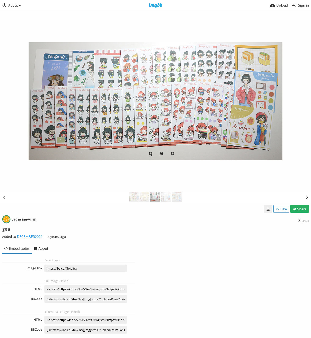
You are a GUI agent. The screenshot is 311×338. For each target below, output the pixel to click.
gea (6, 229)
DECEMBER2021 (30, 236)
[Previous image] (4, 197)
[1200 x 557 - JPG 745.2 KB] (268, 209)
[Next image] (307, 197)
